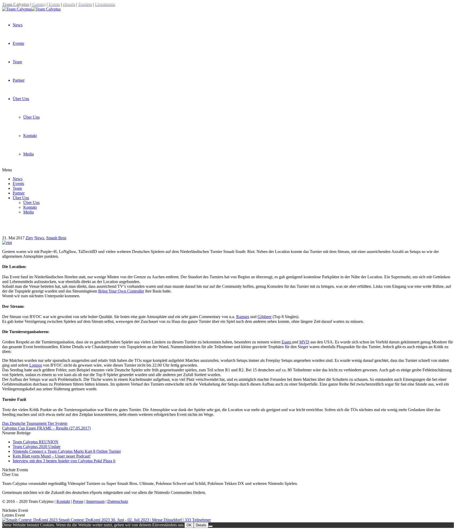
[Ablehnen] (210, 526)
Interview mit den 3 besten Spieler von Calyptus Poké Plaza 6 (64, 461)
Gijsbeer (265, 316)
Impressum (95, 501)
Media (28, 154)
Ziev (29, 238)
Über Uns (21, 98)
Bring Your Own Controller (121, 291)
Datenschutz (117, 501)
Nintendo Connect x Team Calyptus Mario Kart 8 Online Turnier (67, 451)
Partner (19, 80)
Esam (287, 342)
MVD (304, 342)
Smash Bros (56, 238)
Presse (78, 501)
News (17, 25)
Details (201, 525)
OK (189, 525)
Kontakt (30, 135)
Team (17, 62)
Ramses (242, 316)
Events (18, 43)
